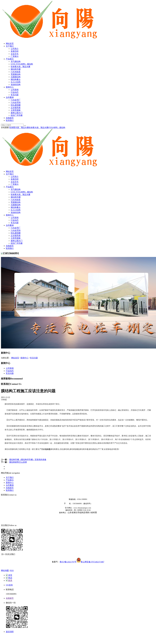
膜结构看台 (15, 79)
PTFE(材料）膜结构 (56, 127)
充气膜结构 (15, 61)
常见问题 (15, 95)
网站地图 (5, 570)
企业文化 (15, 54)
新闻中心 (10, 87)
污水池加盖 (15, 72)
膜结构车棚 (15, 69)
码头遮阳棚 (15, 105)
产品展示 (10, 59)
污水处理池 (15, 102)
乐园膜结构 (15, 77)
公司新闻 (15, 90)
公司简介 (15, 49)
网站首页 (10, 43)
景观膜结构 (15, 74)
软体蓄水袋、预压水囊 (20, 67)
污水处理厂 (15, 100)
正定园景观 (15, 108)
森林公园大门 (16, 113)
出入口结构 (15, 82)
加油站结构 (15, 84)
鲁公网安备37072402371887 (92, 562)
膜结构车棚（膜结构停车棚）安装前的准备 (27, 459)
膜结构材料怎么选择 (18, 462)
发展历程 (15, 51)
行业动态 (15, 92)
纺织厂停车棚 (16, 115)
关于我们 (10, 46)
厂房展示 (15, 56)
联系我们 (10, 120)
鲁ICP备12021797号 (68, 562)
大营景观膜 (15, 110)
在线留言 (10, 118)
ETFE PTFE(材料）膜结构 (22, 64)
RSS (12, 570)
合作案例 (10, 97)
